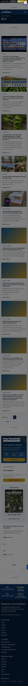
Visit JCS (22, 1)
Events (13, 1)
